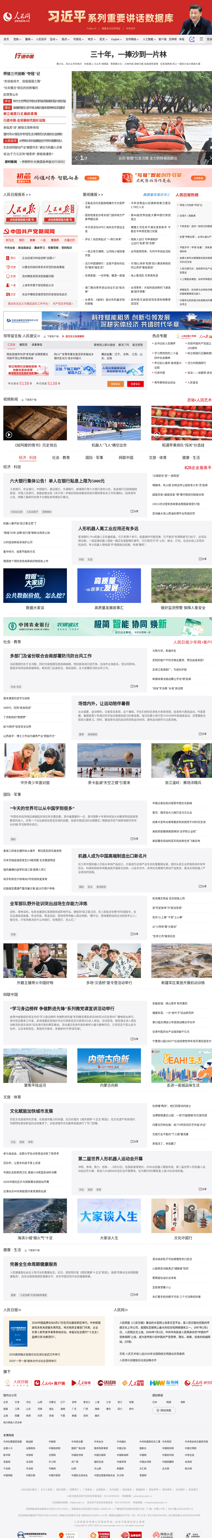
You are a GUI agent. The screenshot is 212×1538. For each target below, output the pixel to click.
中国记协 (121, 1448)
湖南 (62, 1409)
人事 (13, 285)
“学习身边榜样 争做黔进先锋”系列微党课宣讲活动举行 (62, 1008)
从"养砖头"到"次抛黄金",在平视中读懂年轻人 (40, 141)
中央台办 (98, 1441)
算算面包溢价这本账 (164, 1278)
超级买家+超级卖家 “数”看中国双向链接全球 (178, 494)
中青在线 (189, 1455)
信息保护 (180, 1489)
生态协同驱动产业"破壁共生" (21, 147)
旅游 (22, 1142)
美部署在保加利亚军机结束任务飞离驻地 (176, 841)
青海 (51, 1415)
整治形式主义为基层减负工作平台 (28, 303)
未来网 (188, 1461)
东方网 (120, 1475)
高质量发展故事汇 (109, 608)
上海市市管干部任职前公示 (38, 285)
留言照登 (137, 344)
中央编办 (121, 1441)
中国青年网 (168, 1455)
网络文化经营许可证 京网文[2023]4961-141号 (83, 1515)
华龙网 (29, 1468)
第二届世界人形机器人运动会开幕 (110, 1159)
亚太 (90, 886)
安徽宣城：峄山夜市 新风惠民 (169, 1003)
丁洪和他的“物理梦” (14, 717)
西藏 (17, 1415)
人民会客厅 (32, 511)
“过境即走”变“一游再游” (166, 475)
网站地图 (165, 1410)
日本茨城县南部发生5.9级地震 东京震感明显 (29, 860)
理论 (13, 258)
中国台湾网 (145, 1461)
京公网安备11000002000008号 (184, 1515)
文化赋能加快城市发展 (31, 1111)
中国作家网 (54, 1475)
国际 (7, 794)
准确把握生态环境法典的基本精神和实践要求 (39, 107)
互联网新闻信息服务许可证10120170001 (47, 1509)
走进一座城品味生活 (183, 1085)
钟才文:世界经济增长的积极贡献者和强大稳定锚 (39, 101)
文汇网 (142, 1468)
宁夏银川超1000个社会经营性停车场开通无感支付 (181, 1041)
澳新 (183, 1402)
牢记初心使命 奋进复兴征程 (168, 365)
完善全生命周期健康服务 (33, 1264)
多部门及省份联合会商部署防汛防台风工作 (51, 656)
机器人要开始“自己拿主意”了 (20, 523)
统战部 (29, 1441)
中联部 (52, 1441)
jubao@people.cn (142, 1496)
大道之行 (69, 240)
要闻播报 (90, 194)
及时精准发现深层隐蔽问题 (38, 276)
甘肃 (40, 1415)
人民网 (119, 1310)
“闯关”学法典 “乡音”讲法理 (167, 688)
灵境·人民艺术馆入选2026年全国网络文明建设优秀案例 (152, 1353)
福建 (5, 1409)
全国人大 (8, 1448)
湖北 (51, 1409)
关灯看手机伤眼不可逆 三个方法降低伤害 (176, 1296)
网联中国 (126, 458)
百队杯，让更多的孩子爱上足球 (21, 1163)
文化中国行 (183, 1238)
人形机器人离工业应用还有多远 (108, 528)
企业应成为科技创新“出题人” (38, 258)
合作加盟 (114, 1489)
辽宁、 (119, 354)
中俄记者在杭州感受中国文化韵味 (172, 803)
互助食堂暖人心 (161, 1287)
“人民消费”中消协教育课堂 (33, 1295)
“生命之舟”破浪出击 (163, 936)
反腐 (13, 276)
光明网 (52, 1455)
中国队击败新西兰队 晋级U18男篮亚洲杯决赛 (30, 1172)
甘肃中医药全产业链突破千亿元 (170, 1031)
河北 (28, 1402)
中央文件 (130, 28)
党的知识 (66, 247)
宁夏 (62, 1415)
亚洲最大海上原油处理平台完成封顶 (173, 513)
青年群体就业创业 (165, 382)
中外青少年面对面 (35, 783)
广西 (85, 1409)
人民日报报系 (14, 194)
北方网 (165, 1468)
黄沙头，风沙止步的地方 (69, 64)
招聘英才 (74, 1489)
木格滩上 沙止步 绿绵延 (96, 64)
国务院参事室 (101, 1448)
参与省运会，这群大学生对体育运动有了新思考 (31, 1153)
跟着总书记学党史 (111, 28)
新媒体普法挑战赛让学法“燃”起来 (171, 679)
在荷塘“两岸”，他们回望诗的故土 (171, 1106)
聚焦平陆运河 (35, 1085)
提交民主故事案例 (75, 336)
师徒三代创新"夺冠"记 (21, 74)
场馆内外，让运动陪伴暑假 (104, 703)
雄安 (97, 1415)
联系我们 (193, 1489)
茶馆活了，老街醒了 (164, 1143)
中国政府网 (54, 1448)
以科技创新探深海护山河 (17, 542)
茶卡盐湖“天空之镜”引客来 (109, 783)
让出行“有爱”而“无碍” (143, 243)
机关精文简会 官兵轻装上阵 (168, 898)
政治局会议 (24, 247)
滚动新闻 (92, 734)
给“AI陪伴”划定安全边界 (17, 726)
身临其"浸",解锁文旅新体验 (21, 127)
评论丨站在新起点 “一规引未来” (103, 239)
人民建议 (29, 336)
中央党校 (166, 1441)
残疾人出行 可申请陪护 (144, 239)
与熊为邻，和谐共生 (164, 650)
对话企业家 (17, 511)
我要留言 (135, 384)
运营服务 (100, 1489)
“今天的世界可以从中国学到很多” (42, 808)
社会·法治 (16, 686)
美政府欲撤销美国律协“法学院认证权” (174, 831)
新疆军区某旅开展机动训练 (183, 983)
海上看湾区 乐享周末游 (144, 275)
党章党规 (53, 247)
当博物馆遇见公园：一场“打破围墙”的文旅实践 (179, 1115)
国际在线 (98, 1461)
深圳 (85, 1415)
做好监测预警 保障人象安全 (183, 608)
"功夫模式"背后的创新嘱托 (20, 88)
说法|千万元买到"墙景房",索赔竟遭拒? (28, 154)
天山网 (97, 1468)
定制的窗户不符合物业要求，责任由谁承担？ (178, 660)
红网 (73, 1468)
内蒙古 (52, 1402)
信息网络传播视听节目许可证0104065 (38, 1515)
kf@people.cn (77, 1502)
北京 (5, 1402)
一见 (43, 240)
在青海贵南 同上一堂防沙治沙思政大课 (180, 64)
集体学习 (39, 247)
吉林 (74, 1402)
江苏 (108, 1402)
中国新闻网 (122, 1455)
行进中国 (159, 372)
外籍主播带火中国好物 (35, 983)
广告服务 (87, 1489)
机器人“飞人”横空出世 (109, 445)
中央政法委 (77, 1441)
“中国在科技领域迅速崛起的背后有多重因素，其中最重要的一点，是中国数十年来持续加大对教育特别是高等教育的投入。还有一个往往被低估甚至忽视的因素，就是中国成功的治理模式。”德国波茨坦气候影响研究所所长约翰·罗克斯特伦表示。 (74, 820)
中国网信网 (168, 1448)
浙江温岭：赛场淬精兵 (183, 783)
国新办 (142, 1448)
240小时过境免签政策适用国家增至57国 (176, 504)
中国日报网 (100, 1455)
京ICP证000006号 (157, 1515)
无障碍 (173, 39)
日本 (154, 1402)
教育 (17, 642)
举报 (181, 39)
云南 (109, 358)
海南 (97, 1409)
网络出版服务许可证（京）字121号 (127, 1515)
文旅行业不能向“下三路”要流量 (170, 1134)
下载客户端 (53, 336)
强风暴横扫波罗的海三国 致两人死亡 (24, 869)
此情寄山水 (10, 94)
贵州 (131, 1409)
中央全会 (9, 247)
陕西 (28, 1415)
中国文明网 (190, 1448)
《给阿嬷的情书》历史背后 (35, 445)
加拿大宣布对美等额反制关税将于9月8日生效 (179, 822)
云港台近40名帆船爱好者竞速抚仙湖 (24, 1191)
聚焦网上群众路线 (104, 344)
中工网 (52, 1461)
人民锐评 (41, 39)
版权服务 (127, 1489)
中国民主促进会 (79, 1475)
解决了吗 (123, 344)
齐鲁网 (52, 1468)
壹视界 (55, 240)
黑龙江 (86, 1402)
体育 (30, 1142)
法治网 (29, 1461)
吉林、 (127, 354)
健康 (13, 1295)
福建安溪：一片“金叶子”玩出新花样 (173, 1012)
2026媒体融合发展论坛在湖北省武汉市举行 (34, 1354)
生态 (90, 559)
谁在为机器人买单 (50, 147)
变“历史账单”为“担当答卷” (167, 907)
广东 (74, 1409)
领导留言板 (12, 336)
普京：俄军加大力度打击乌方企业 (172, 812)
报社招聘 (61, 1489)
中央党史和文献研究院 (196, 1441)
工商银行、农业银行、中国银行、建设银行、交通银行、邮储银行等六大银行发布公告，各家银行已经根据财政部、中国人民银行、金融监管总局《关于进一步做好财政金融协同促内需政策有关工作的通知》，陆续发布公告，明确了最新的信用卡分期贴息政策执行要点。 (73, 493)
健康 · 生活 (191, 458)
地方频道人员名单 (12, 1422)
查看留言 (115, 384)
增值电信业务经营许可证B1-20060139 (91, 1509)
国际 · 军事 (94, 458)
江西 (17, 1409)
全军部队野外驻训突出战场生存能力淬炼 (48, 903)
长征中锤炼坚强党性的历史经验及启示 (44, 294)
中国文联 (30, 1475)
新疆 (74, 1415)
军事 (17, 794)
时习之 (10, 240)
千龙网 (6, 1468)
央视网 (29, 1455)
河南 (40, 1409)
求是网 (6, 1461)
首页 (6, 39)
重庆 (108, 1409)
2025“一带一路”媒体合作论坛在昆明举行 (32, 1361)
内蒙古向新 (109, 1085)
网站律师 (167, 1489)
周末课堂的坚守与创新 (16, 698)
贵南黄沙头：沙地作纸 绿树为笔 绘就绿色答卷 (134, 64)
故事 (32, 240)
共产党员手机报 (62, 303)
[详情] (128, 1341)
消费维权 (46, 511)
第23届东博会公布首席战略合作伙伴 (173, 1022)
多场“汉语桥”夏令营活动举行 (109, 983)
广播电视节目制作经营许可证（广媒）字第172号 (139, 1509)
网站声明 (153, 1489)
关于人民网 (46, 1489)
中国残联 (8, 1475)
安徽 (131, 1402)
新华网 (6, 1455)
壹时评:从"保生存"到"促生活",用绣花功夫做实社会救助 (32, 134)
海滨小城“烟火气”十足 (35, 1238)
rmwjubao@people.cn (155, 1502)
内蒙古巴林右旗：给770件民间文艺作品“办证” (179, 1124)
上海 (97, 1402)
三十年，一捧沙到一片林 (128, 55)
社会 (7, 642)
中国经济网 (77, 1455)
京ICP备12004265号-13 (180, 1509)
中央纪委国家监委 (12, 1441)
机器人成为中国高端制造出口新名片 (112, 856)
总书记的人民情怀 (165, 343)
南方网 (188, 1468)
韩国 (168, 1402)
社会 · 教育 (61, 458)
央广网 (74, 1461)
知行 (22, 240)
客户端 (162, 39)
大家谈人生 (109, 1238)
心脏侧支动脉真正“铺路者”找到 (170, 1268)
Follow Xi (91, 28)
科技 (81, 559)
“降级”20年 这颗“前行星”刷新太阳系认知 (26, 532)
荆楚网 (120, 1468)
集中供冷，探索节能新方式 (19, 551)
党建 (13, 267)
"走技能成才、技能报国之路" (22, 81)
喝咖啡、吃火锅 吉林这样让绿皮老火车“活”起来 (180, 485)
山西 (40, 1402)
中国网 (142, 1455)
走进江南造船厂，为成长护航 (169, 669)
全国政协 (30, 1448)
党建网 (142, 1475)
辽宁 (62, 1402)
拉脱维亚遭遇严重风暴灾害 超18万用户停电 (29, 888)
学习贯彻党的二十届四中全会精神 (166, 355)
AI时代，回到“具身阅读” (17, 707)
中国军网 (121, 1461)
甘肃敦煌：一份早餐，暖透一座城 (105, 275)
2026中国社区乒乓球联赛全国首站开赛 (26, 1181)
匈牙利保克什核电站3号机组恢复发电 (25, 879)
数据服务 (140, 1489)
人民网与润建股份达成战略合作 (138, 1360)
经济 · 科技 (28, 458)
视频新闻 (10, 399)
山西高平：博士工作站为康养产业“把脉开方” (29, 736)
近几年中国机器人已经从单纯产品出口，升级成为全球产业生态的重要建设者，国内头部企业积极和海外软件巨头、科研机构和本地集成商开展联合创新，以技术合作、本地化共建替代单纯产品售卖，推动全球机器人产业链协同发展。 (141, 868)
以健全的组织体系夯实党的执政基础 (43, 267)
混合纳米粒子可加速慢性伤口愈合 (172, 1259)
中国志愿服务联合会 (104, 1475)
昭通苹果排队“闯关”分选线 (183, 445)
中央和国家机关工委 (149, 1441)
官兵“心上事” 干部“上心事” (167, 917)
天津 (17, 1402)
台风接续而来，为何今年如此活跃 (151, 251)
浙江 (120, 1402)
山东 (28, 1409)
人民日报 (10, 1310)
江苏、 (135, 354)
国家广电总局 (78, 1448)
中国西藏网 (168, 1461)
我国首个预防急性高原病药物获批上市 (25, 561)
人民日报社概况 (29, 1489)
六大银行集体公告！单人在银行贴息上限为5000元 (57, 481)
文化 (13, 1142)
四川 (120, 1409)
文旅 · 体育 (158, 458)
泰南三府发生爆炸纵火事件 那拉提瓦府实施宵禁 (32, 850)
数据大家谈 (35, 608)
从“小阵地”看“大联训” (164, 926)
